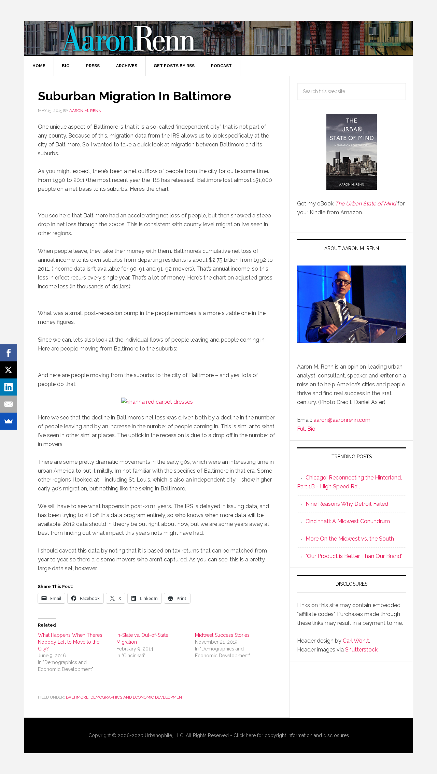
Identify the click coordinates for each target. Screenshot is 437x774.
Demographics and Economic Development (137, 697)
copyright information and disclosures (307, 735)
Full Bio (306, 429)
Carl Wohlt (356, 640)
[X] (8, 369)
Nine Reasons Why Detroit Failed (347, 504)
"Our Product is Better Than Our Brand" (354, 556)
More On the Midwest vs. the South (350, 538)
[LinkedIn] (8, 387)
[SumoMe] (8, 421)
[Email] (8, 404)
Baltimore (77, 697)
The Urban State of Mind (365, 203)
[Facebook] (8, 352)
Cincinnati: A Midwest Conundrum (348, 521)
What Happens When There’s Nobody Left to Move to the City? (70, 641)
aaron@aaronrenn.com (341, 420)
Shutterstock (361, 649)
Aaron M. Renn (218, 38)
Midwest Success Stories (222, 635)
